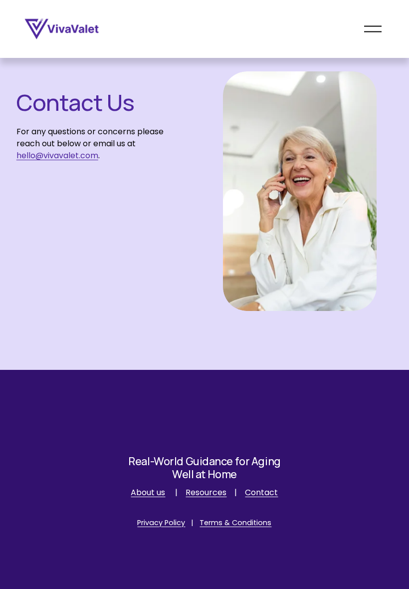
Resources (206, 492)
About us (148, 492)
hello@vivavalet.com (57, 155)
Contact (261, 492)
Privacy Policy (161, 523)
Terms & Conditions (235, 523)
